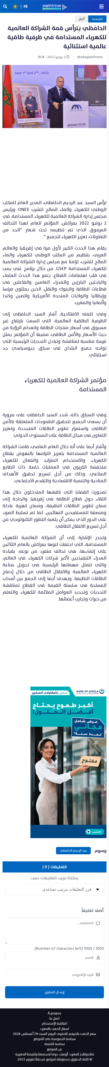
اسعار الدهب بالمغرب (54, 1029)
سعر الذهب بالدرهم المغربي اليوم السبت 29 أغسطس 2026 (54, 1034)
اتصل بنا (54, 1018)
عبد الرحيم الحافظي (73, 850)
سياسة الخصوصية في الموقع (54, 1039)
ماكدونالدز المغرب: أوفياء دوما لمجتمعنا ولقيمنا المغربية (54, 1054)
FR (26, 6)
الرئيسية (97, 18)
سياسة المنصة (54, 1044)
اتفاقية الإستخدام (54, 1023)
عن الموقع (54, 1049)
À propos (54, 1013)
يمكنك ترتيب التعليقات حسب (54, 878)
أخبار (81, 18)
